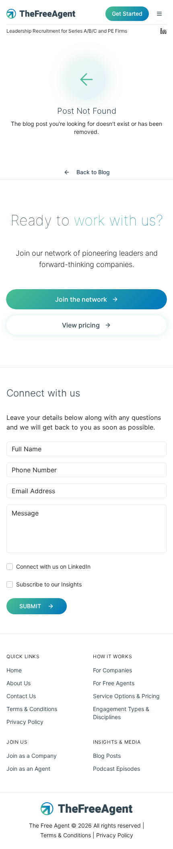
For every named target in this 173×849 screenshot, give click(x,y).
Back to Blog (93, 172)
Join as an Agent (28, 768)
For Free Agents (113, 683)
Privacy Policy (24, 721)
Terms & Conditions (31, 708)
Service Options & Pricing (126, 696)
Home (14, 670)
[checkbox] (9, 566)
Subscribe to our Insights (49, 584)
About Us (18, 683)
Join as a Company (31, 755)
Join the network (81, 299)
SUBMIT (30, 606)
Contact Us (21, 696)
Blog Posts (107, 755)
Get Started (127, 13)
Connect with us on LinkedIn (53, 566)
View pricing (81, 325)
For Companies (112, 670)
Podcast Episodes (116, 768)
